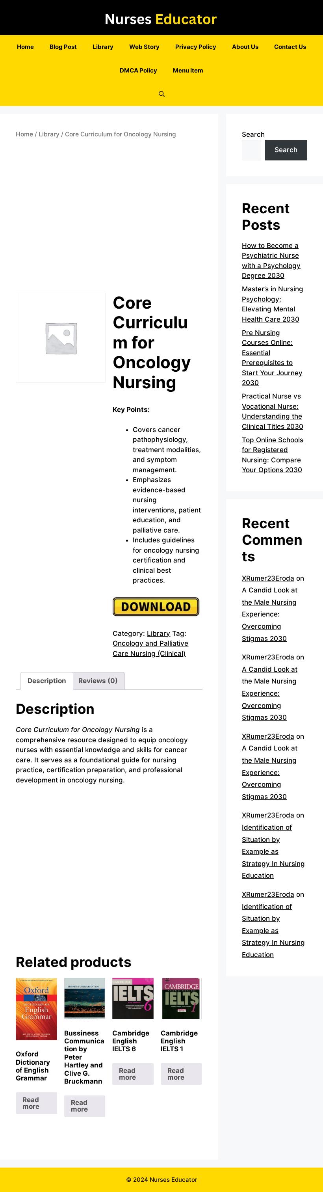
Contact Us (290, 46)
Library (103, 46)
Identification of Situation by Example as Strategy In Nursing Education (273, 851)
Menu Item (188, 70)
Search (253, 134)
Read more (30, 1103)
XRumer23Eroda (268, 578)
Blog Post (63, 46)
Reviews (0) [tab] (98, 681)
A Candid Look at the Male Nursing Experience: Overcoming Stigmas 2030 (269, 614)
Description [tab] (47, 681)
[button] (162, 94)
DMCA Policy (138, 70)
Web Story (144, 46)
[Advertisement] (109, 217)
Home (25, 46)
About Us (245, 46)
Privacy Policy (195, 46)
